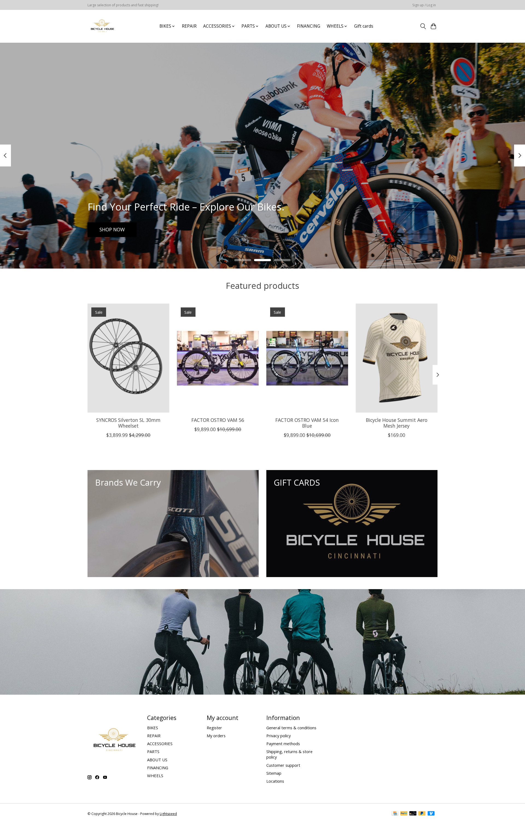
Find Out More (116, 229)
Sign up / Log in (424, 5)
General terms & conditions (291, 727)
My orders (216, 735)
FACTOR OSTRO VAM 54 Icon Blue (307, 423)
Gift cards (363, 26)
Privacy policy (278, 735)
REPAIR (189, 26)
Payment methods (283, 743)
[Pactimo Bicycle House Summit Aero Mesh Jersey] (397, 358)
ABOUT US (157, 759)
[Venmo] (431, 814)
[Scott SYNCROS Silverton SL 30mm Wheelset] (128, 358)
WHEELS (155, 775)
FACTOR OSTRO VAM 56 (217, 420)
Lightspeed (168, 813)
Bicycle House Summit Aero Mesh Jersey (396, 423)
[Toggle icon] (423, 26)
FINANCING (308, 26)
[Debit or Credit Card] (412, 814)
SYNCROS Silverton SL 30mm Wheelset (128, 423)
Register (214, 727)
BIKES (152, 727)
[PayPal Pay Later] (421, 814)
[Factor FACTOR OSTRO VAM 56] (218, 358)
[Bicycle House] (102, 26)
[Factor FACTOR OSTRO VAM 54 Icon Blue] (307, 358)
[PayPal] (403, 814)
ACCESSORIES (160, 743)
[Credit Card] (395, 814)
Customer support (283, 765)
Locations (275, 781)
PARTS (153, 751)
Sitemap (273, 773)
